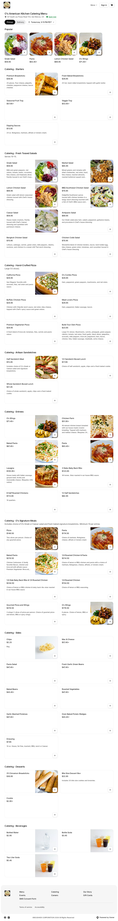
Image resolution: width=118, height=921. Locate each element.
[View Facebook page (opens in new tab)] (5, 917)
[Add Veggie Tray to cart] (110, 117)
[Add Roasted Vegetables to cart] (110, 705)
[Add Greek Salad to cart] (24, 52)
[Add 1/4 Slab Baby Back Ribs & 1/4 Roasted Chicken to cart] (55, 596)
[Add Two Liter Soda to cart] (55, 874)
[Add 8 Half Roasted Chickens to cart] (55, 509)
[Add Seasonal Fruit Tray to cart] (55, 117)
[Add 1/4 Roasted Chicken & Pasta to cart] (110, 572)
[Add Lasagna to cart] (55, 484)
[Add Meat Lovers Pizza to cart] (110, 316)
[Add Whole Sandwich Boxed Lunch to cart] (55, 400)
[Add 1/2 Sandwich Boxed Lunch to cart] (110, 375)
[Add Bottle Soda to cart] (110, 849)
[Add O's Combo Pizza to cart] (110, 291)
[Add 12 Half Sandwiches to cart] (110, 509)
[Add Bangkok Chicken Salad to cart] (55, 254)
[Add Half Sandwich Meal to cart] (55, 375)
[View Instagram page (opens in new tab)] (8, 917)
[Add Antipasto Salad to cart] (110, 229)
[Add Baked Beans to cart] (55, 705)
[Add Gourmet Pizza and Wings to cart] (55, 621)
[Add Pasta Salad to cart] (55, 681)
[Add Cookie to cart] (55, 815)
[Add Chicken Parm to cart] (110, 435)
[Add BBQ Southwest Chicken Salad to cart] (110, 204)
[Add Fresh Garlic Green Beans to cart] (110, 681)
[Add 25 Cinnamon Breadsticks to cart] (55, 790)
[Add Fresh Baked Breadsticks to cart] (110, 92)
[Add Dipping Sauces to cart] (55, 142)
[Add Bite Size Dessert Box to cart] (110, 790)
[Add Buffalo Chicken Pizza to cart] (55, 316)
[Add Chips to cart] (55, 656)
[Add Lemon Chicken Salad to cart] (74, 52)
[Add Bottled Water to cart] (55, 849)
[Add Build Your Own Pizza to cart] (110, 341)
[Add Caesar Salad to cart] (55, 229)
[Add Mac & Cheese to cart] (110, 656)
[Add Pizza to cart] (55, 547)
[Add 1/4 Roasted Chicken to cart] (110, 596)
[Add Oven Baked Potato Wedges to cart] (110, 730)
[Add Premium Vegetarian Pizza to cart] (55, 341)
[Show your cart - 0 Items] (111, 5)
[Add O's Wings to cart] (99, 52)
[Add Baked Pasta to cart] (55, 460)
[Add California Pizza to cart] (55, 291)
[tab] (10, 22)
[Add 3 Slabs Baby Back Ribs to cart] (110, 484)
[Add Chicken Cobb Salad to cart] (110, 254)
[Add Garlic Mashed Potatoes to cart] (55, 730)
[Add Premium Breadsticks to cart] (55, 92)
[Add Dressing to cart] (55, 755)
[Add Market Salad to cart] (110, 179)
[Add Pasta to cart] (49, 52)
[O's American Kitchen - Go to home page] (7, 5)
